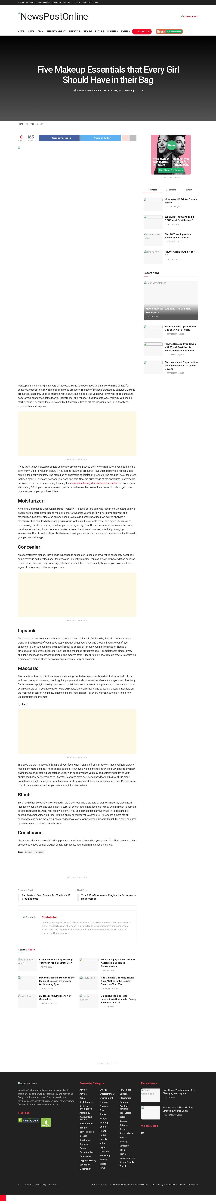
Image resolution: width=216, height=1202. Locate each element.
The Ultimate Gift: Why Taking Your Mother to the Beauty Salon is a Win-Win (117, 981)
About (77, 3)
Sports (123, 1137)
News (31, 31)
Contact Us (87, 3)
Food (102, 1110)
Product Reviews (124, 1107)
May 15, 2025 (46, 967)
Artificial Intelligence (86, 1107)
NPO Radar (125, 1090)
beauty (28, 852)
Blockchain (85, 1140)
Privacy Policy (141, 1184)
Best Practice (87, 1132)
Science (124, 1125)
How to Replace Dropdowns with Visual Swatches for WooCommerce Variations (180, 347)
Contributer (96, 90)
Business (84, 1144)
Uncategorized (127, 1158)
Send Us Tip (68, 3)
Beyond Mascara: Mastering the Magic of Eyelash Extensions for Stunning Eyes (57, 981)
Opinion (124, 1094)
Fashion (104, 1102)
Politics (124, 1102)
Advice (83, 1090)
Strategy (124, 1145)
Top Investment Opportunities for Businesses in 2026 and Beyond (181, 365)
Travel (123, 1154)
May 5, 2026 (152, 317)
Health (103, 1131)
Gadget (103, 1118)
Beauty (130, 90)
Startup (123, 1141)
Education (85, 1164)
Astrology (85, 1113)
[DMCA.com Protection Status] (46, 1122)
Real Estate (125, 1113)
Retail (123, 1117)
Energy (103, 1090)
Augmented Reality (86, 1118)
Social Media (126, 1133)
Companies (86, 1156)
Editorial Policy (44, 3)
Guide (103, 1126)
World (123, 1166)
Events (125, 31)
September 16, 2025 (175, 334)
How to (104, 1139)
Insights (112, 31)
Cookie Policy (157, 1184)
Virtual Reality (127, 1162)
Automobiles (86, 1123)
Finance (104, 1106)
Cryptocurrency (88, 1160)
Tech (40, 31)
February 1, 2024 (110, 988)
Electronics (86, 1169)
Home (21, 31)
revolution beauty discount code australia (94, 483)
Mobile (103, 1159)
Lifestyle (74, 31)
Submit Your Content (27, 3)
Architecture (86, 1102)
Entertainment (56, 31)
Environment (106, 1098)
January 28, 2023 (48, 1003)
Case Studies (86, 1152)
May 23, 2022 (108, 1007)
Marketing (105, 1155)
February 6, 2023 (115, 90)
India (102, 1143)
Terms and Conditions (122, 1184)
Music (103, 1163)
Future (99, 31)
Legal (102, 1147)
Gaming (104, 1122)
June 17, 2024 (47, 988)
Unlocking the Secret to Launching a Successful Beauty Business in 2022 (118, 999)
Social (123, 1129)
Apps (82, 1098)
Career (83, 1148)
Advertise (56, 3)
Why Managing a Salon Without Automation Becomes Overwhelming (118, 963)
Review (88, 31)
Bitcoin (83, 1136)
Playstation (126, 1098)
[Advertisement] (77, 433)
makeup (39, 852)
